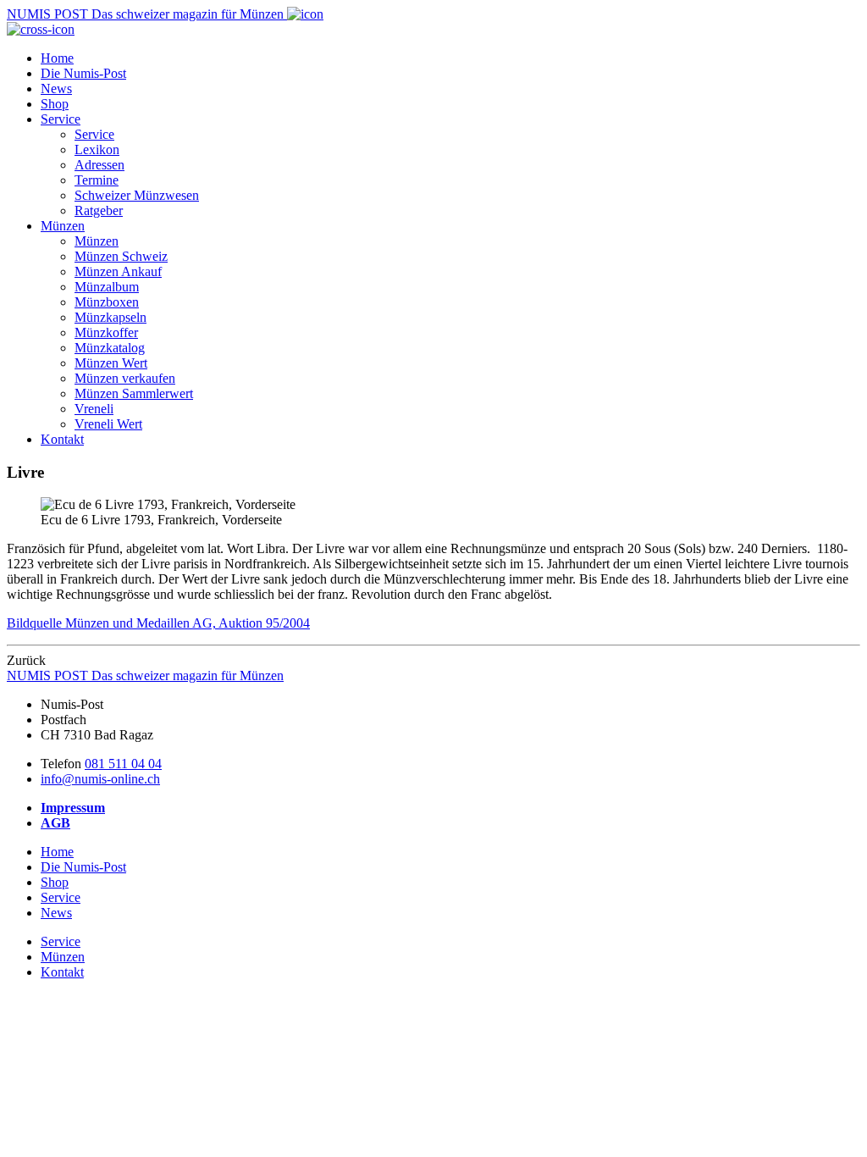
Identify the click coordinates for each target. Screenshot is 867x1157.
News (56, 88)
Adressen (99, 165)
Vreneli (94, 408)
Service (60, 119)
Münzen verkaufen (125, 378)
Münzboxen (107, 302)
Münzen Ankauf (118, 271)
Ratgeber (99, 210)
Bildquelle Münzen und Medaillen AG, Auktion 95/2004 (158, 623)
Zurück (26, 660)
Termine (97, 180)
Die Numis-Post (83, 73)
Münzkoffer (106, 332)
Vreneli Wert (108, 424)
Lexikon (97, 149)
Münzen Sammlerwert (134, 393)
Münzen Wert (111, 363)
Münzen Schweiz (121, 256)
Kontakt (62, 439)
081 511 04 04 (123, 763)
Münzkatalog (110, 347)
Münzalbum (107, 287)
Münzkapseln (110, 317)
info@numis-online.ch (100, 779)
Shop (55, 104)
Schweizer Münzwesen (137, 195)
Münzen (63, 226)
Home (57, 58)
